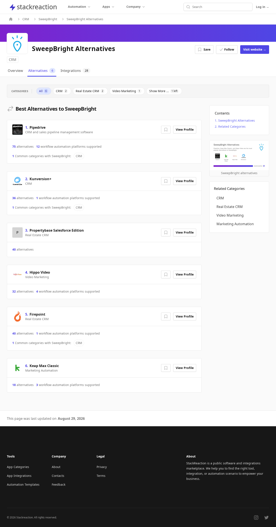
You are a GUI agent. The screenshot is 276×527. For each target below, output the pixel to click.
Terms (101, 476)
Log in (262, 7)
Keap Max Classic (44, 365)
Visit (254, 49)
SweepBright (48, 19)
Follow (229, 49)
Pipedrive (37, 127)
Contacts (58, 476)
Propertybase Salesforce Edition (57, 230)
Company (133, 7)
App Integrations (19, 476)
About (56, 467)
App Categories (18, 467)
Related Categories (232, 126)
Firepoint (37, 314)
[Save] (166, 129)
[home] (11, 19)
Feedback (58, 484)
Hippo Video (40, 272)
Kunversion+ (40, 179)
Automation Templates (23, 484)
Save (207, 49)
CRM (25, 19)
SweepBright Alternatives (236, 120)
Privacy (102, 467)
